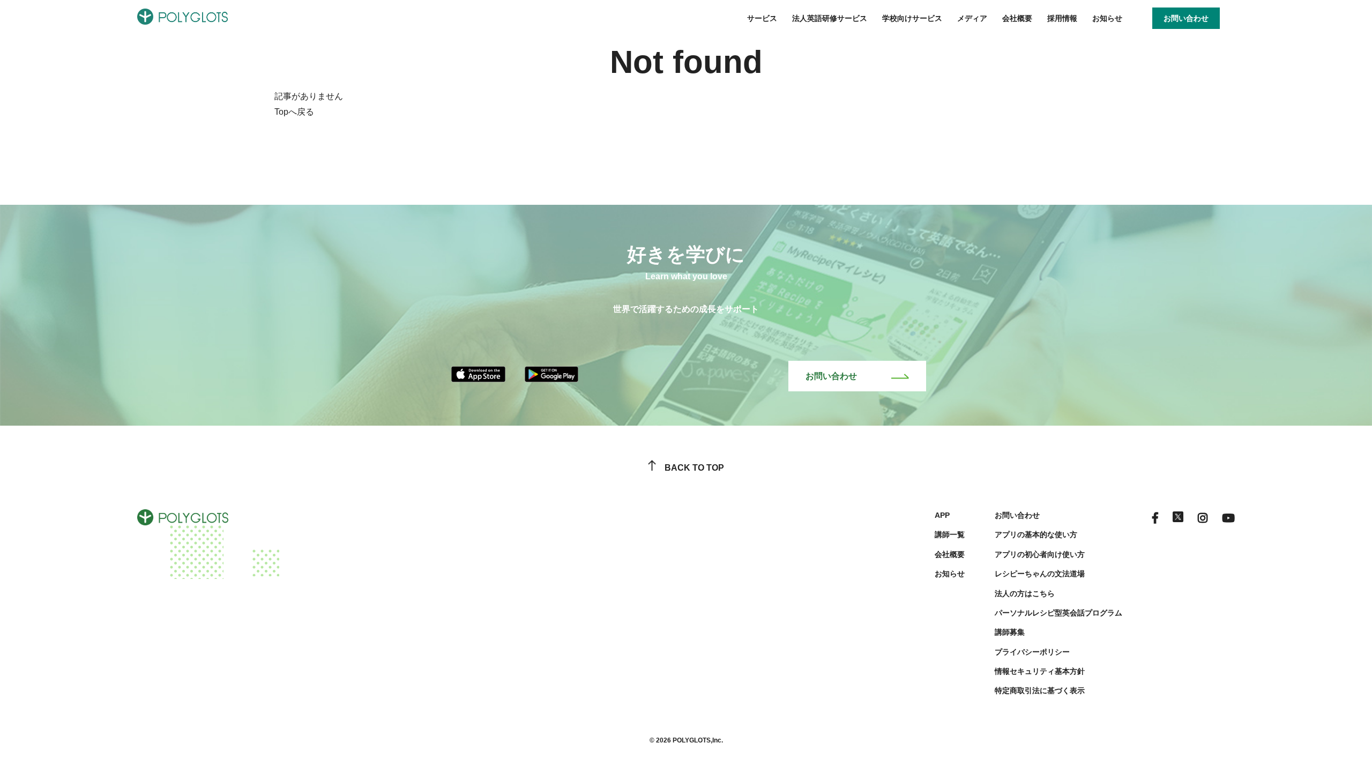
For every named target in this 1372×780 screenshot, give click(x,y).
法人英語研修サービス (829, 18)
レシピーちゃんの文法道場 (1040, 573)
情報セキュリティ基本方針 (1040, 671)
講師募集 (1010, 632)
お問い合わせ (831, 376)
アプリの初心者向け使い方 (1040, 554)
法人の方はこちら (1025, 593)
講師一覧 (950, 534)
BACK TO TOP (694, 467)
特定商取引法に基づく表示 (1040, 690)
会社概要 (1017, 18)
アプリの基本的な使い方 (1036, 534)
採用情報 (1062, 18)
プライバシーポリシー (1032, 652)
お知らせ (1107, 18)
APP (942, 515)
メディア (972, 18)
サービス (762, 18)
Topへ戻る (294, 111)
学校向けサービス (912, 18)
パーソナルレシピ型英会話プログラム (1058, 612)
